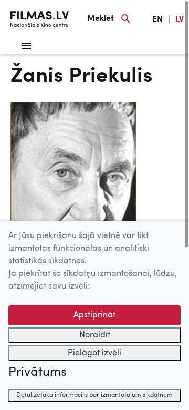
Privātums (37, 372)
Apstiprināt (95, 315)
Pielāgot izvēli (94, 353)
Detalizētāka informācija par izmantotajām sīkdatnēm (94, 395)
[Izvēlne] (26, 46)
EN (157, 20)
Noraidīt (94, 335)
